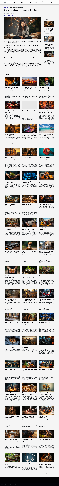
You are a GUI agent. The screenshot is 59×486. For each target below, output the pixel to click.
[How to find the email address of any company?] (49, 54)
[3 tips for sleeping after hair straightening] (12, 410)
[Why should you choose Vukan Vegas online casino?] (29, 128)
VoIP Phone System (44, 346)
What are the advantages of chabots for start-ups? (12, 393)
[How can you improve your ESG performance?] (12, 175)
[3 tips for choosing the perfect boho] (12, 222)
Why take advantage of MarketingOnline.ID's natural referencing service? (46, 394)
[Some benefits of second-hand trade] (46, 222)
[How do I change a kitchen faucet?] (12, 316)
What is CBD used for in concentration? (45, 440)
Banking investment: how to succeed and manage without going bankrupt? (29, 394)
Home (5, 7)
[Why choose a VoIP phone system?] (46, 363)
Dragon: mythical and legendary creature (27, 440)
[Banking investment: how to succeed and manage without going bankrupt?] (29, 387)
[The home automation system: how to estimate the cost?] (46, 316)
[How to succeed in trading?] (46, 198)
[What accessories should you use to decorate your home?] (12, 363)
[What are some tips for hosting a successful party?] (29, 316)
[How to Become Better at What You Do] (29, 340)
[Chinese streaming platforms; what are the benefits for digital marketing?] (46, 105)
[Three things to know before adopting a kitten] (12, 340)
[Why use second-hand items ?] (46, 175)
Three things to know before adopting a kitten (12, 346)
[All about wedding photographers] (12, 128)
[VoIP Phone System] (46, 340)
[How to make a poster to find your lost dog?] (29, 293)
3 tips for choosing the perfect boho (11, 228)
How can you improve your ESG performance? (12, 181)
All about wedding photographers (9, 134)
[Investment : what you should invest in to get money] (29, 270)
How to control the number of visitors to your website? (46, 158)
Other (52, 2)
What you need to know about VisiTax (11, 205)
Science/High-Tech (44, 2)
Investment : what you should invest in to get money (28, 277)
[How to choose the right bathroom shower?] (12, 293)
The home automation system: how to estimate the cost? (46, 324)
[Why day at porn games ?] (29, 105)
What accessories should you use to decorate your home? (11, 371)
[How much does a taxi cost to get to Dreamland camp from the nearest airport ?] (29, 81)
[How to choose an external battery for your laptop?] (12, 245)
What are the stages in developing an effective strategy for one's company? (29, 418)
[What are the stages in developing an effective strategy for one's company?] (29, 410)
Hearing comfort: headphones (43, 417)
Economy (22, 2)
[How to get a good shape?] (29, 457)
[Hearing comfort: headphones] (46, 410)
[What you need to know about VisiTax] (12, 198)
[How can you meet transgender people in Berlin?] (46, 81)
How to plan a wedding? (11, 439)
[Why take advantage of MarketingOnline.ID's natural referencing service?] (46, 387)
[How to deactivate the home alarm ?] (46, 293)
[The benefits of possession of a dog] (29, 245)
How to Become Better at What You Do (28, 346)
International (37, 2)
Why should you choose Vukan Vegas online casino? (29, 134)
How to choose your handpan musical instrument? (49, 29)
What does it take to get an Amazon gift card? (12, 276)
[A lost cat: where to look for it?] (46, 270)
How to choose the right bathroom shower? (11, 299)
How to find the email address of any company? (49, 59)
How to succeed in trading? (46, 204)
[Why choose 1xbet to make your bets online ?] (12, 81)
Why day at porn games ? (28, 110)
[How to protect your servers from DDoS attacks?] (29, 175)
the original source (29, 52)
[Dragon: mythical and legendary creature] (29, 434)
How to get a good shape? (28, 463)
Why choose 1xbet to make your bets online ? (11, 88)
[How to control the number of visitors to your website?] (46, 151)
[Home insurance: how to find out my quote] (29, 363)
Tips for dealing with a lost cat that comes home (49, 44)
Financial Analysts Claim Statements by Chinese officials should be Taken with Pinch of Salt (45, 465)
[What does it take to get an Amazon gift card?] (12, 270)
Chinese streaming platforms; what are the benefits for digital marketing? (45, 113)
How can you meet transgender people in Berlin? (45, 89)
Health (30, 2)
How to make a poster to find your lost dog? (28, 299)
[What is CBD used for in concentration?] (46, 434)
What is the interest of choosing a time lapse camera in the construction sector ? (12, 159)
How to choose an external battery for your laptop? (12, 252)
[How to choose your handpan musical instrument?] (49, 24)
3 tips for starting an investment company (27, 205)
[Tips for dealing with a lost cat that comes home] (49, 39)
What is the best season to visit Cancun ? (46, 134)
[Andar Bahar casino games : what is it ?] (12, 105)
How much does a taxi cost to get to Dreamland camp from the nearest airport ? (29, 89)
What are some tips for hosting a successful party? (29, 323)
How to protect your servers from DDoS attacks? (29, 181)
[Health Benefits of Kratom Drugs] (12, 457)
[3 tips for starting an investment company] (29, 198)
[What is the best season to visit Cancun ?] (46, 128)
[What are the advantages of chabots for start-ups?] (12, 387)
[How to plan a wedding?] (12, 434)
